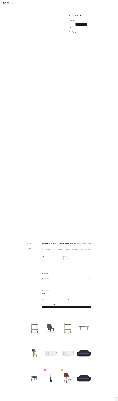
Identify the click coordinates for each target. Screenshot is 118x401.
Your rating (43, 290)
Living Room (74, 32)
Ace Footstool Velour (30, 389)
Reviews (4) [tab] (29, 248)
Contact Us (71, 2)
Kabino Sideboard (46, 364)
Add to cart (81, 24)
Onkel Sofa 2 (79, 364)
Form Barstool (30, 364)
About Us (49, 2)
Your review (44, 293)
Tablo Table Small (79, 339)
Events (67, 2)
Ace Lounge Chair (46, 339)
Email (68, 299)
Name (43, 299)
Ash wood (73, 33)
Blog (64, 2)
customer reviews (74, 18)
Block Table (29, 339)
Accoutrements (60, 2)
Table (76, 33)
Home (46, 2)
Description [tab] (29, 243)
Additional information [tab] (31, 246)
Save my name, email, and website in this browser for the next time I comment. (53, 304)
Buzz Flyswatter (46, 389)
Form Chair (62, 389)
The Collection (54, 2)
